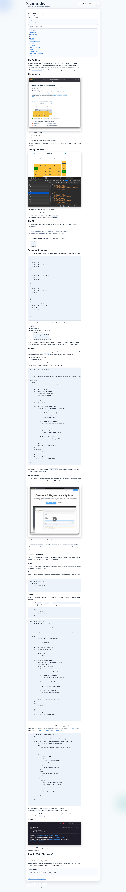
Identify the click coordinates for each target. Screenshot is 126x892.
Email (54, 872)
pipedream (42, 540)
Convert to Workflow (35, 47)
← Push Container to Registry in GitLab (37, 878)
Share (31, 872)
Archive (84, 3)
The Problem (33, 32)
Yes (32, 55)
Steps (32, 49)
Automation (33, 45)
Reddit (50, 872)
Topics (90, 3)
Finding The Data (34, 36)
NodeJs (32, 43)
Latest (28, 884)
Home (80, 3)
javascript (36, 26)
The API (32, 38)
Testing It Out (34, 51)
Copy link (36, 872)
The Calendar (33, 34)
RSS (94, 3)
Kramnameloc (35, 3)
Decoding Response (35, 41)
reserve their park (37, 70)
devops (41, 26)
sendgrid (74, 728)
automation (31, 26)
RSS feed (44, 884)
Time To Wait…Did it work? (36, 53)
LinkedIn (45, 872)
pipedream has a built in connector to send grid (49, 730)
